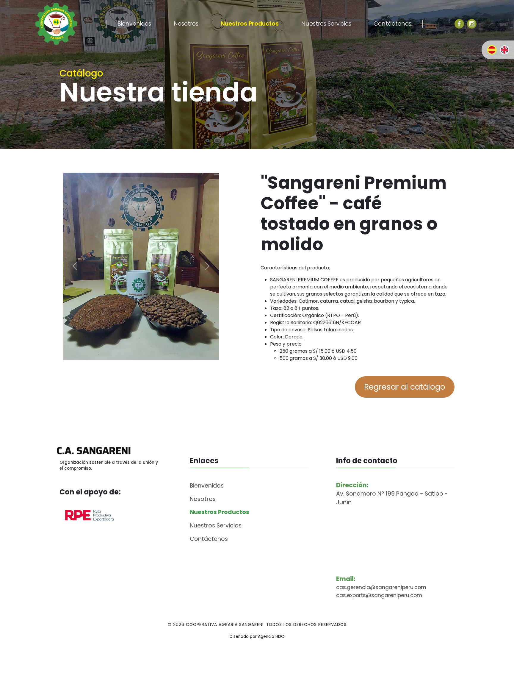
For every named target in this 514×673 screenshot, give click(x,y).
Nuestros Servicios (326, 24)
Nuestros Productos (250, 24)
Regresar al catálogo (404, 386)
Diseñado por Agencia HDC (257, 636)
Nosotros (186, 24)
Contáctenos (392, 24)
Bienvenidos (134, 24)
